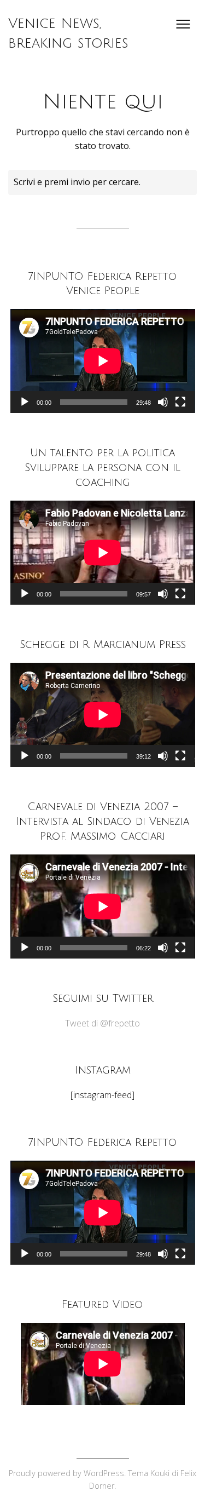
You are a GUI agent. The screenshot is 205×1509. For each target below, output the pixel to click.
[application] (102, 361)
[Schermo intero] (180, 402)
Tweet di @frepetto (102, 1023)
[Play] (24, 402)
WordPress (104, 1473)
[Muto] (162, 402)
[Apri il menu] (183, 24)
